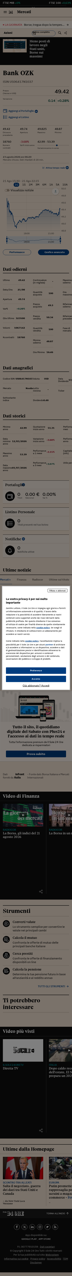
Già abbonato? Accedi (36, 685)
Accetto (36, 679)
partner (49, 644)
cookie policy (43, 627)
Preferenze (36, 670)
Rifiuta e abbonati (57, 590)
